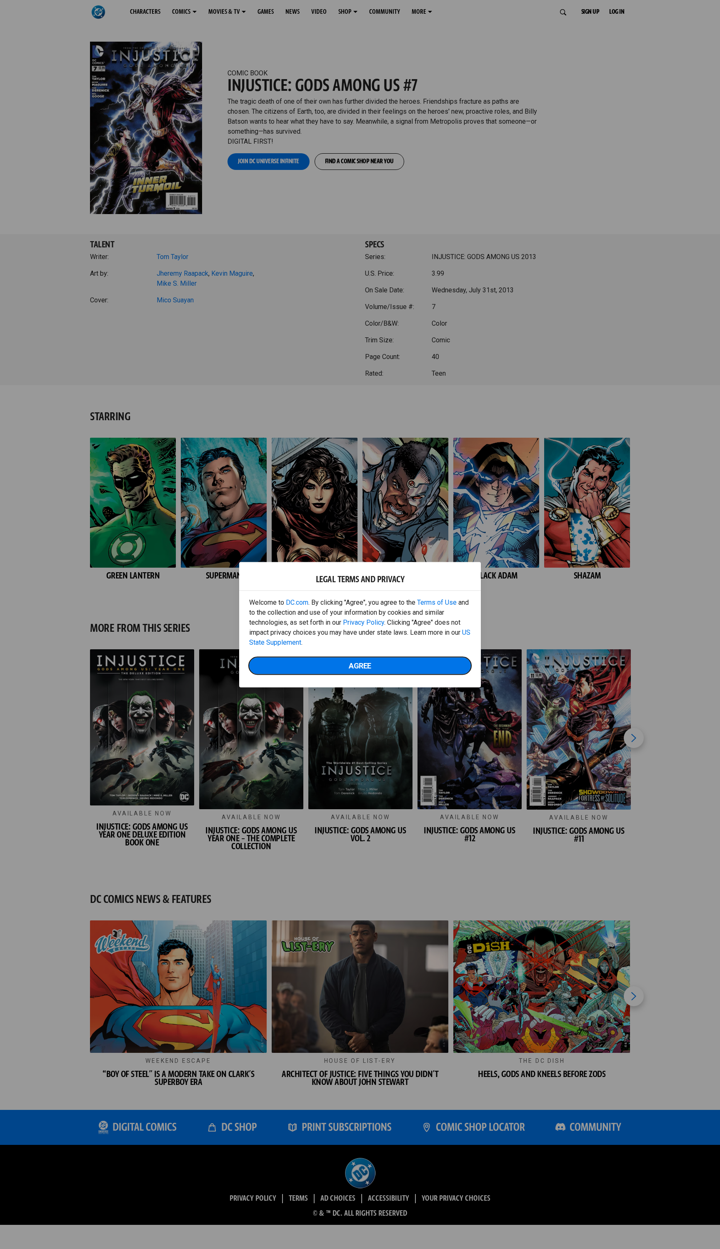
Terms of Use (437, 602)
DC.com (297, 602)
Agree (360, 665)
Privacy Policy (363, 622)
